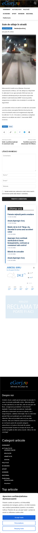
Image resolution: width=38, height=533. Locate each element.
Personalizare (19, 523)
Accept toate (19, 517)
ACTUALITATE (7, 28)
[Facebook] (20, 132)
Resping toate (19, 528)
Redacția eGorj (20, 28)
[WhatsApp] (15, 132)
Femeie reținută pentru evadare (21, 214)
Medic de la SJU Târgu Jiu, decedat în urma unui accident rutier (20, 229)
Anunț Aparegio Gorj (16, 221)
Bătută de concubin (16, 252)
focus (10, 126)
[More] (29, 132)
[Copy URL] (10, 132)
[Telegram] (24, 132)
